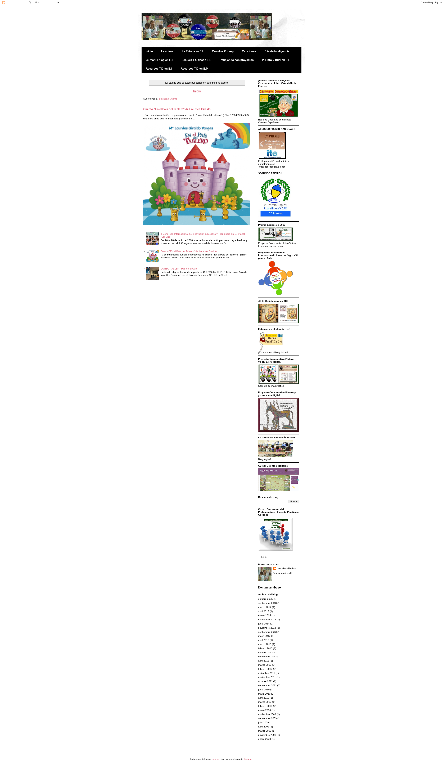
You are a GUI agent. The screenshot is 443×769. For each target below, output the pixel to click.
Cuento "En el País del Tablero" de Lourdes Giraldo (177, 109)
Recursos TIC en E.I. (159, 68)
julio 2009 (263, 722)
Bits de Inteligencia (276, 51)
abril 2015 (263, 611)
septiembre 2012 (267, 656)
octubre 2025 (265, 598)
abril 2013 (263, 640)
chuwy (216, 759)
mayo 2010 (264, 693)
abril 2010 (263, 697)
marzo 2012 (264, 664)
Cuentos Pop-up (223, 51)
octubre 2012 (265, 652)
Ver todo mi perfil (282, 573)
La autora (167, 51)
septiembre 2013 (267, 632)
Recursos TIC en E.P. (194, 68)
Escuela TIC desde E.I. (196, 60)
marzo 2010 (264, 701)
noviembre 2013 (267, 627)
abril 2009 (263, 726)
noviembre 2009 (267, 714)
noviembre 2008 (267, 735)
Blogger (248, 759)
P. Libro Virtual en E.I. (276, 60)
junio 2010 (264, 689)
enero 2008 (264, 738)
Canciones (249, 51)
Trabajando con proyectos (236, 60)
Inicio (149, 51)
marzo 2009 (264, 730)
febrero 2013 (265, 648)
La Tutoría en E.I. (193, 51)
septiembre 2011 (267, 685)
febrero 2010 (265, 706)
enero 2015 (264, 615)
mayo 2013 (264, 636)
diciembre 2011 (266, 673)
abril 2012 (263, 660)
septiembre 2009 (267, 718)
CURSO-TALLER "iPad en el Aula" (179, 268)
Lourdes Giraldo (286, 568)
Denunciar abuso (269, 587)
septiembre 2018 (267, 603)
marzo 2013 (264, 644)
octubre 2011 (265, 681)
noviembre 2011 (267, 677)
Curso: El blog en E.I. (159, 60)
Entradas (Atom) (168, 98)
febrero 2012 (265, 669)
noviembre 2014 (267, 619)
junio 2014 (264, 623)
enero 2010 (264, 710)
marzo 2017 (264, 607)
